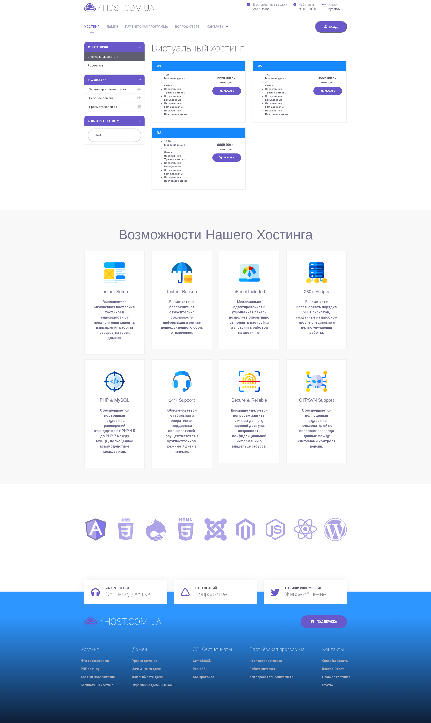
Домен (112, 27)
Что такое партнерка (265, 661)
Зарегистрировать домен (107, 89)
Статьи (328, 685)
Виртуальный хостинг (103, 56)
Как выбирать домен (148, 677)
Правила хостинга (336, 677)
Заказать (228, 91)
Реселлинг (95, 65)
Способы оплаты (335, 661)
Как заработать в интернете (271, 677)
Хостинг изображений (98, 677)
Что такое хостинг (95, 661)
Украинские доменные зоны (153, 685)
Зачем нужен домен (147, 669)
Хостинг (91, 27)
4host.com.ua (125, 8)
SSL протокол (203, 677)
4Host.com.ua (129, 622)
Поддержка (326, 621)
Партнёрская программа (146, 27)
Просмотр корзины (102, 107)
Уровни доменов (144, 661)
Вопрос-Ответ (187, 27)
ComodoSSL (202, 661)
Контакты (215, 27)
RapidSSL (200, 669)
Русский (334, 9)
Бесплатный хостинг (97, 685)
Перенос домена (101, 98)
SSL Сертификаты (212, 649)
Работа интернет (262, 669)
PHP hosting (90, 669)
